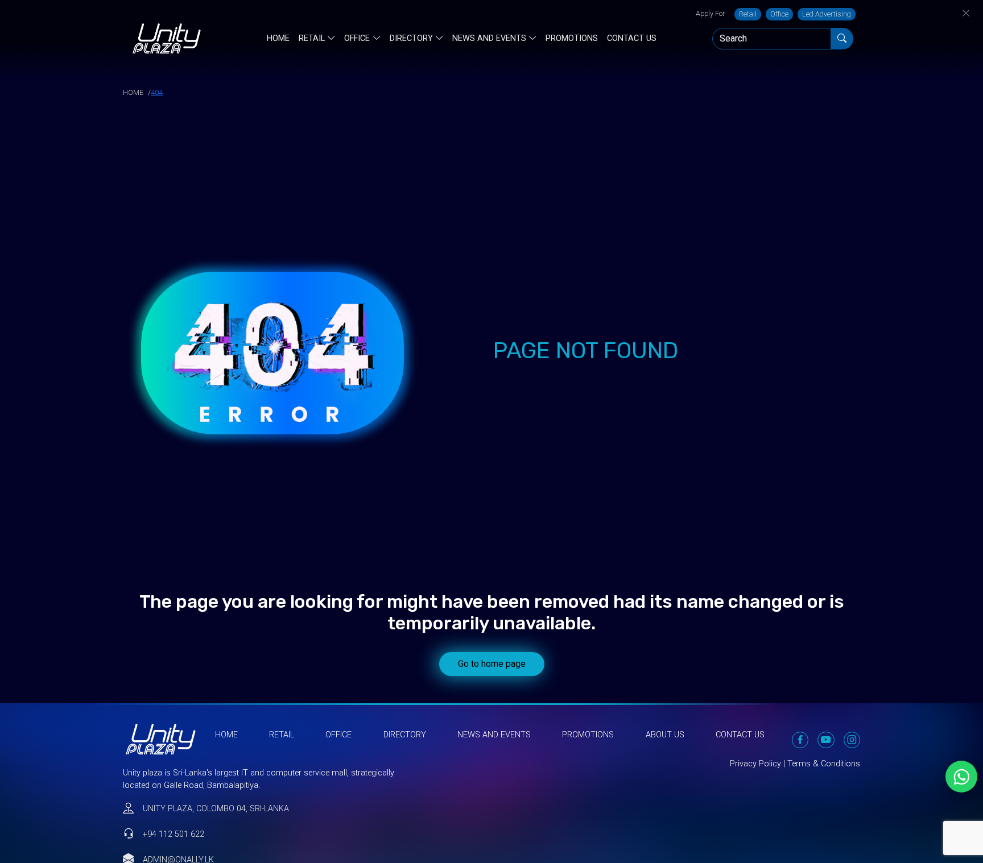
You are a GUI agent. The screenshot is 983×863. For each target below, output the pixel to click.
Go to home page (492, 663)
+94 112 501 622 (173, 834)
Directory (411, 39)
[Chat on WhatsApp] (961, 777)
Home (278, 38)
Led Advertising (826, 14)
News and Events (489, 39)
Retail (748, 14)
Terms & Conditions (823, 764)
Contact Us (631, 38)
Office (779, 14)
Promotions (572, 38)
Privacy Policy (755, 764)
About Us (665, 735)
